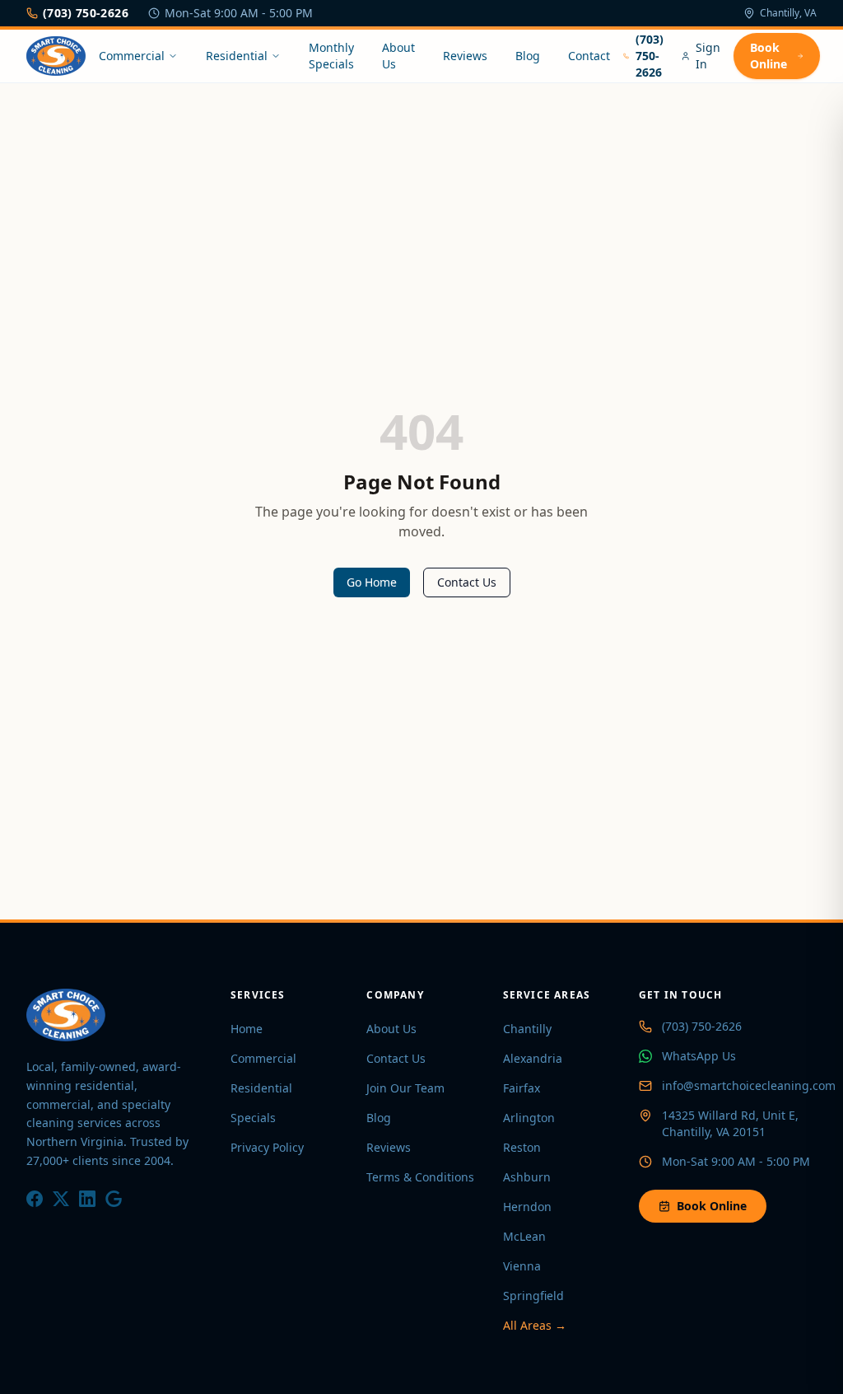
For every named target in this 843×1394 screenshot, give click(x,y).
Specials (253, 1117)
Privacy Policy (267, 1147)
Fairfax (521, 1088)
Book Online (768, 56)
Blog (527, 55)
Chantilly (527, 1028)
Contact (589, 55)
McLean (524, 1236)
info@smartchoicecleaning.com (749, 1085)
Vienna (522, 1266)
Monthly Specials (331, 56)
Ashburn (527, 1177)
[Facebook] (34, 1199)
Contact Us (466, 582)
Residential (237, 55)
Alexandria (532, 1058)
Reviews (465, 55)
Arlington (529, 1117)
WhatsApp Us (699, 1056)
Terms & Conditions (420, 1177)
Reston (522, 1147)
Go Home (372, 582)
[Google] (113, 1199)
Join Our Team (405, 1088)
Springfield (533, 1295)
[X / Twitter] (61, 1199)
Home (247, 1028)
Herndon (527, 1206)
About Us (398, 56)
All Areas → (534, 1325)
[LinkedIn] (87, 1199)
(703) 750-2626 (85, 13)
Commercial (132, 55)
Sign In (708, 56)
